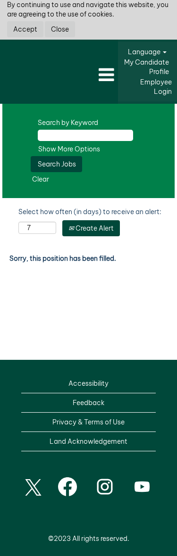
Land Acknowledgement (88, 441)
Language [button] (145, 52)
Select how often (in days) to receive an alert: (89, 211)
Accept (25, 29)
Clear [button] (40, 179)
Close (60, 29)
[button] (59, 75)
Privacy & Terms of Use (88, 422)
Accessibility (88, 383)
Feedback (88, 402)
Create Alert (94, 228)
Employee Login (156, 87)
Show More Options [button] (69, 149)
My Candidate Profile (146, 67)
